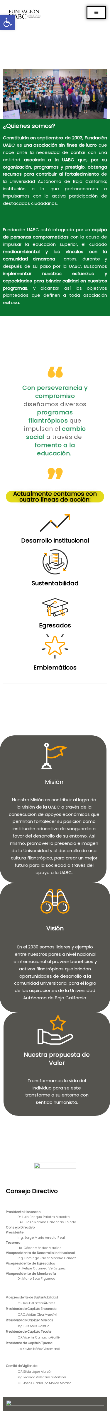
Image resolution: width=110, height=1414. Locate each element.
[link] (7, 22)
